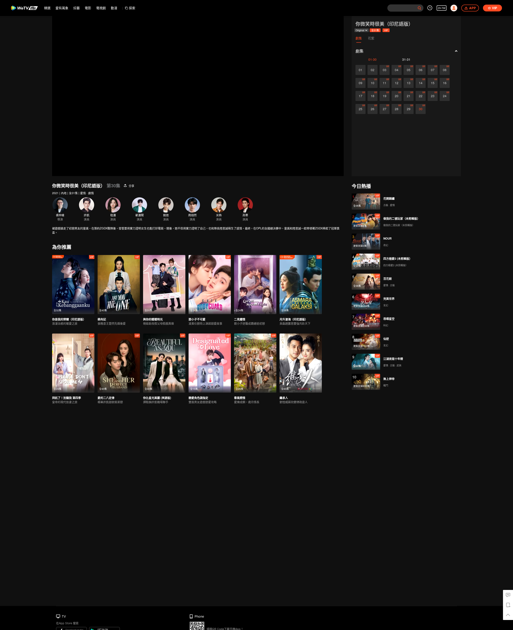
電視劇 (101, 8)
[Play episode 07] (433, 70)
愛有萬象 (62, 8)
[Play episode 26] (373, 109)
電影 (88, 8)
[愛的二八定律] (119, 363)
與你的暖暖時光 (153, 319)
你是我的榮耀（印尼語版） (69, 319)
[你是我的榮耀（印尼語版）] (73, 284)
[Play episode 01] (360, 70)
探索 (132, 8)
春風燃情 (239, 398)
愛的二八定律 (106, 398)
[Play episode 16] (445, 83)
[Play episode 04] (397, 70)
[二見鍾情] (255, 284)
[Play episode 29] (409, 109)
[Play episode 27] (385, 109)
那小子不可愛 (197, 319)
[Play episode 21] (409, 96)
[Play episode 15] (433, 83)
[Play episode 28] (397, 109)
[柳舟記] (119, 284)
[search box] (419, 8)
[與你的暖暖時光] (164, 284)
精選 (47, 8)
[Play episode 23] (433, 96)
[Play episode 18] (373, 96)
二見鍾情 (239, 319)
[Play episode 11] (385, 83)
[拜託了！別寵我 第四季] (73, 363)
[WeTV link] (24, 8)
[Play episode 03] (385, 70)
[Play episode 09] (360, 83)
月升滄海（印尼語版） (294, 319)
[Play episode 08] (445, 70)
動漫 (114, 8)
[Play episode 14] (421, 83)
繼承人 (284, 398)
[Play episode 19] (385, 96)
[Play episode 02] (373, 70)
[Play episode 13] (409, 83)
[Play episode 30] (421, 109)
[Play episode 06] (421, 70)
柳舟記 (102, 319)
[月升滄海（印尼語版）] (301, 284)
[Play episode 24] (445, 96)
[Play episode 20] (397, 96)
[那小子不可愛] (210, 284)
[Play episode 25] (360, 109)
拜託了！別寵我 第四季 (66, 398)
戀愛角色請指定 (198, 398)
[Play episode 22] (421, 96)
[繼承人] (301, 363)
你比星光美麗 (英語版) (157, 398)
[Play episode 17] (360, 96)
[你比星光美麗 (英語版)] (164, 363)
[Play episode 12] (397, 83)
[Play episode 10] (373, 83)
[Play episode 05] (409, 70)
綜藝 (76, 8)
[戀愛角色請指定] (210, 363)
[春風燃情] (255, 363)
